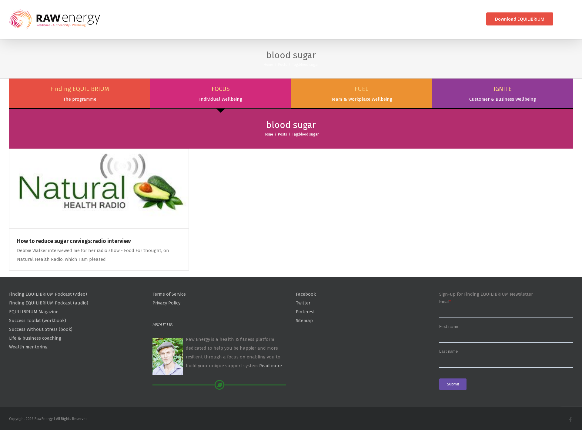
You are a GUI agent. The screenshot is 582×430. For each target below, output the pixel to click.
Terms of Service (169, 294)
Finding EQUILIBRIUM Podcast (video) (48, 294)
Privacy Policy (166, 303)
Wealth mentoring (28, 347)
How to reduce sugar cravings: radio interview (74, 241)
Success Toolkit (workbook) (37, 320)
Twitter (303, 303)
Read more (270, 365)
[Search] (563, 19)
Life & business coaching (35, 338)
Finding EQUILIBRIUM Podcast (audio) (48, 303)
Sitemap (304, 320)
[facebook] (570, 419)
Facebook (306, 294)
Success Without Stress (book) (40, 329)
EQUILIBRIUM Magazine (34, 311)
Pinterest (305, 311)
